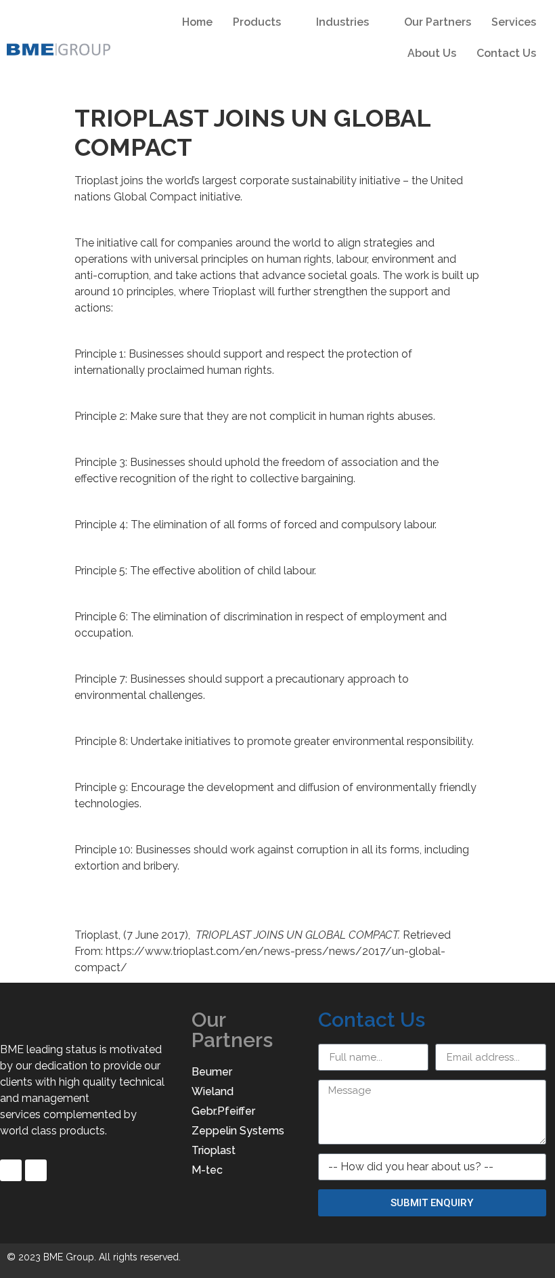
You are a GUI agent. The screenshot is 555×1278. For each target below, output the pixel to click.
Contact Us (506, 53)
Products (257, 22)
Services (513, 22)
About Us (431, 53)
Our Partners (437, 22)
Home (197, 22)
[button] (535, 80)
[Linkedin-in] (36, 1170)
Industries (342, 22)
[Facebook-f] (11, 1170)
